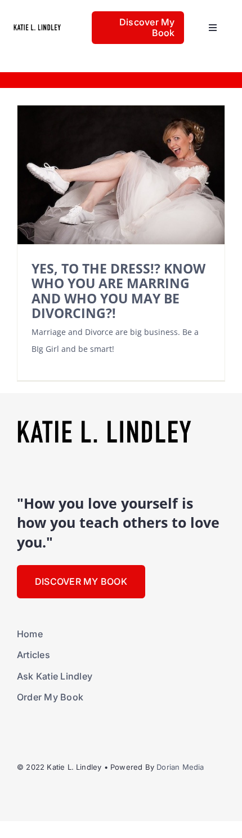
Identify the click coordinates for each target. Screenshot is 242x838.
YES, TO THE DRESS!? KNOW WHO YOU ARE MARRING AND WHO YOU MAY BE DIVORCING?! (118, 291)
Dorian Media (180, 766)
